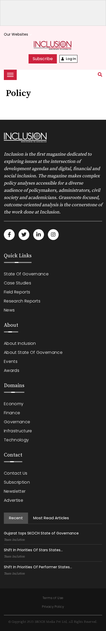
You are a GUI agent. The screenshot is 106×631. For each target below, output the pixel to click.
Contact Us (15, 473)
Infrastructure (18, 431)
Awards (11, 370)
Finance (12, 413)
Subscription (17, 482)
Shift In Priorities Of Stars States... (33, 550)
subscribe (43, 59)
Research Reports (22, 301)
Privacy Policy (53, 606)
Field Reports (17, 292)
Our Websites (18, 34)
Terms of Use (53, 598)
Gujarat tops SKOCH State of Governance (41, 533)
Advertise (13, 500)
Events (10, 361)
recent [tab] (16, 518)
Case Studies (17, 283)
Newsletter (14, 491)
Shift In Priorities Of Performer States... (38, 567)
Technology (16, 440)
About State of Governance (33, 352)
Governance (17, 422)
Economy (13, 404)
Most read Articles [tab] (51, 518)
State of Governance (26, 274)
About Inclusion (20, 343)
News (9, 310)
